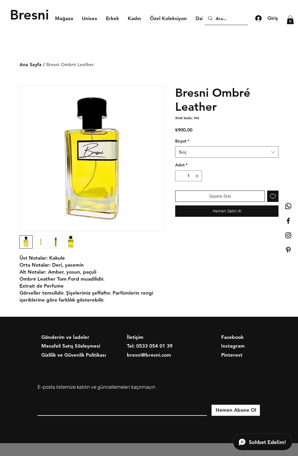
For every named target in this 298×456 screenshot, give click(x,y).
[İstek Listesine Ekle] (273, 196)
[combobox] (227, 152)
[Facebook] (288, 221)
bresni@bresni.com (60, 399)
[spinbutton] (188, 176)
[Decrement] (179, 176)
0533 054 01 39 (154, 346)
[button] (290, 19)
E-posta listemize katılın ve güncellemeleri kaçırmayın (96, 387)
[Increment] (197, 176)
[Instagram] (288, 235)
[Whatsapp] (288, 206)
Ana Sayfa (30, 64)
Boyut (182, 141)
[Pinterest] (288, 250)
